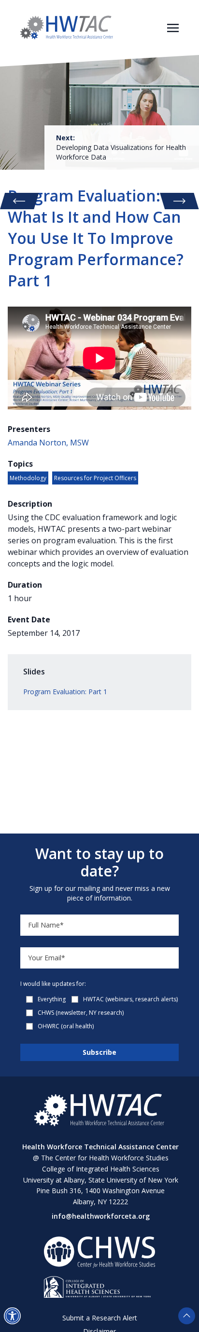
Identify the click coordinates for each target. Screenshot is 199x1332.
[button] (12, 1315)
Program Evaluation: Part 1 (65, 691)
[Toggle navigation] (173, 27)
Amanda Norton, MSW (48, 442)
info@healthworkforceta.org (101, 1216)
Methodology (28, 478)
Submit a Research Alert (99, 1317)
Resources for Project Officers (95, 478)
